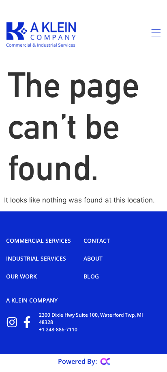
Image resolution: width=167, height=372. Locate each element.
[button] (118, 34)
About (93, 258)
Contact (97, 240)
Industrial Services (36, 258)
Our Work (21, 276)
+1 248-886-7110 (58, 329)
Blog (91, 276)
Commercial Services (38, 240)
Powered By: (77, 361)
